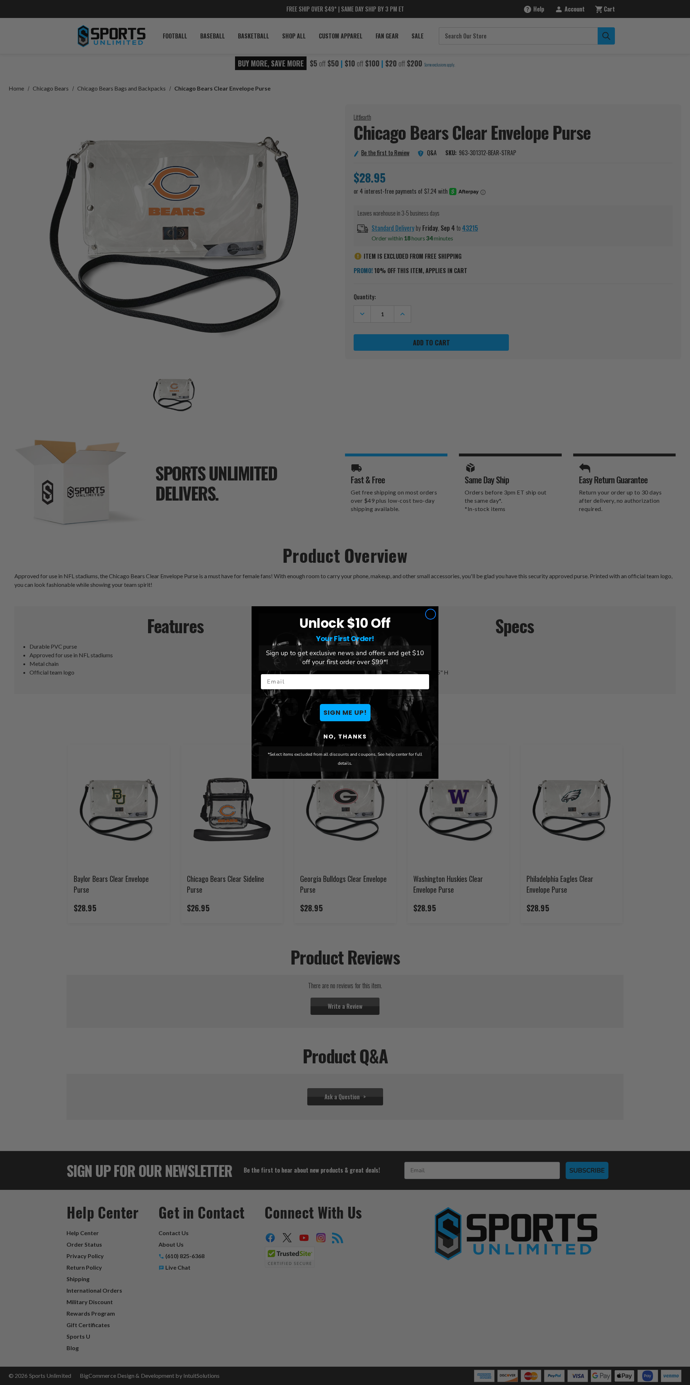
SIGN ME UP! (345, 712)
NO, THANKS (345, 736)
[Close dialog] (430, 614)
